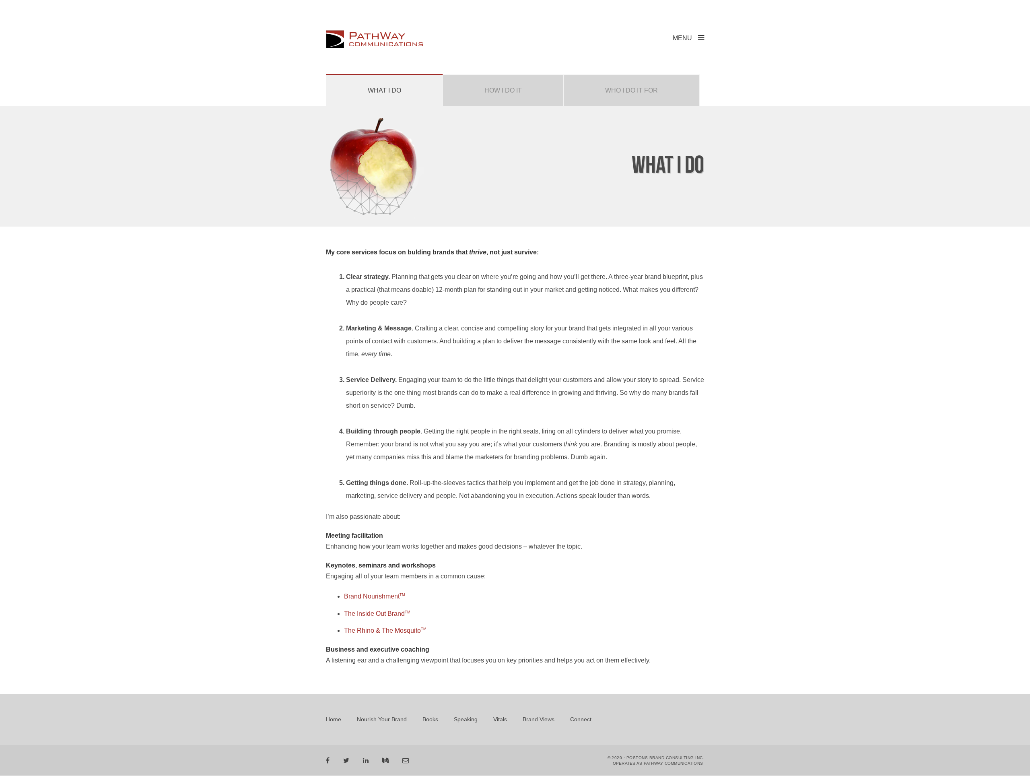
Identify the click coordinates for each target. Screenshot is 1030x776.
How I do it (503, 90)
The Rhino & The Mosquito (385, 630)
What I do (384, 90)
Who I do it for (631, 90)
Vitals (500, 719)
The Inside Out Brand (377, 613)
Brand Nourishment (374, 596)
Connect (580, 719)
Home (333, 719)
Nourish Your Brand (382, 719)
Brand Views (538, 719)
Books (430, 719)
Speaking (466, 719)
